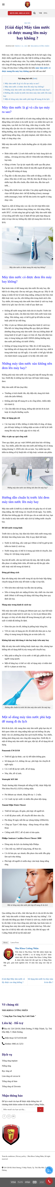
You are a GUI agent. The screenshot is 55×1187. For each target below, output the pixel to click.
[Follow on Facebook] (4, 1116)
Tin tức (27, 23)
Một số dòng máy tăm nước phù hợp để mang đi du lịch (26, 99)
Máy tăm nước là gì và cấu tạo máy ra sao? (21, 83)
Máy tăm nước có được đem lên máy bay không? (23, 87)
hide (34, 78)
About (5, 942)
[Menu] (3, 4)
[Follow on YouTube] (13, 1116)
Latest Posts (15, 942)
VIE (40, 13)
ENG (45, 13)
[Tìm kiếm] (34, 13)
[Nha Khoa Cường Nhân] (27, 4)
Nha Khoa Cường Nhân (40, 46)
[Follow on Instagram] (9, 1116)
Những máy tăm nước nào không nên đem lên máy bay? (26, 90)
